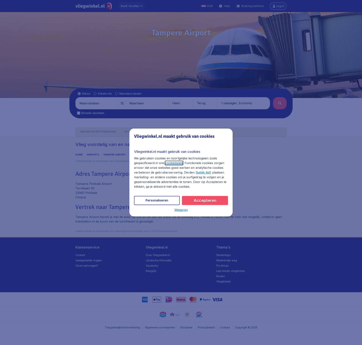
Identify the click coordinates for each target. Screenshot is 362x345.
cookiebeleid (174, 163)
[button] (181, 210)
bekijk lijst (203, 172)
